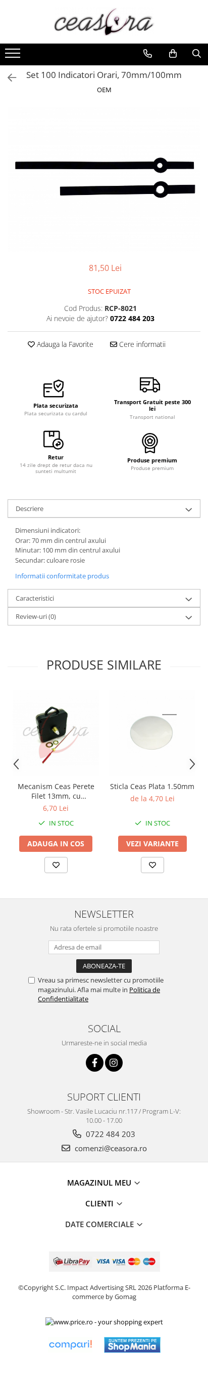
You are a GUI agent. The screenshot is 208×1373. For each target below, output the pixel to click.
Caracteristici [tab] (35, 598)
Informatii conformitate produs (62, 575)
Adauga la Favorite (64, 344)
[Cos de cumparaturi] (173, 54)
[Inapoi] (7, 78)
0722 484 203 (109, 1134)
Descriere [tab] (29, 508)
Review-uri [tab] (36, 616)
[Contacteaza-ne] (147, 54)
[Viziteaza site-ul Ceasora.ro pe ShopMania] (132, 1345)
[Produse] (14, 56)
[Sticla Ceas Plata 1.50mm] (152, 733)
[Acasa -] (104, 22)
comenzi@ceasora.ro (110, 1148)
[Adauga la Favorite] (56, 865)
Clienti (100, 1203)
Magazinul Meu (100, 1183)
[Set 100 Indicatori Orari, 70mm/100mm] (104, 179)
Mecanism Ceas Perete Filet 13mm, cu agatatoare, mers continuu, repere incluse (55, 791)
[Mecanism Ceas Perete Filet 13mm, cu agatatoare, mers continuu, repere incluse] (56, 733)
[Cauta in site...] (196, 54)
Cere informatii (141, 344)
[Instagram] (114, 1063)
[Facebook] (94, 1063)
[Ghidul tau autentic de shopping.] (70, 1345)
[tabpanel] (104, 179)
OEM (104, 89)
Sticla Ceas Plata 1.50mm (152, 786)
